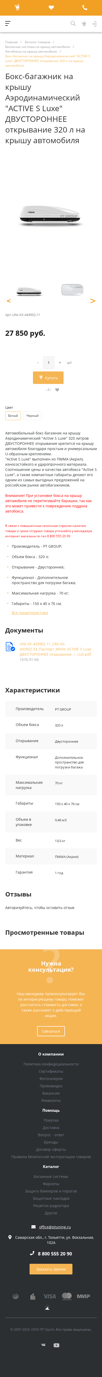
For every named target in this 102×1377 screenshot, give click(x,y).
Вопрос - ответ (51, 1134)
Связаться (51, 1031)
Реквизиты (51, 1100)
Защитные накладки (51, 1198)
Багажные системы (51, 1176)
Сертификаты (51, 1071)
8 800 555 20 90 (55, 1253)
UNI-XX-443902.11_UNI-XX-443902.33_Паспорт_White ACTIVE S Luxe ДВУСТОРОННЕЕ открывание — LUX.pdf (55, 649)
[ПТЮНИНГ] (41, 24)
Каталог (51, 1166)
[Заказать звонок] (85, 8)
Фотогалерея (51, 1078)
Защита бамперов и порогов (51, 1191)
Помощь (51, 1110)
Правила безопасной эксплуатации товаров (51, 1156)
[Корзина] (17, 8)
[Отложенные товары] (51, 8)
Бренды (51, 1142)
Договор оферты (51, 1149)
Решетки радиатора (51, 1205)
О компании (51, 1054)
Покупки (51, 1120)
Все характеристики (30, 612)
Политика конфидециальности (51, 1064)
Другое (51, 1212)
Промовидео (51, 1085)
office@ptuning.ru (55, 1226)
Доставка (51, 1127)
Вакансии (51, 1093)
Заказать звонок (51, 1269)
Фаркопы (51, 1183)
